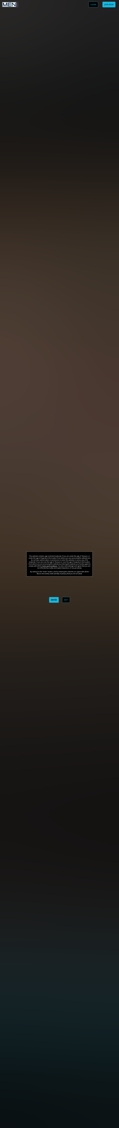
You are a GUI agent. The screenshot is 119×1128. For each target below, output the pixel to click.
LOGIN (93, 4)
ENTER (54, 600)
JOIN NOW (109, 4)
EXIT (66, 600)
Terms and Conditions (49, 566)
